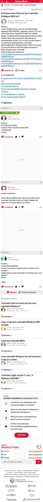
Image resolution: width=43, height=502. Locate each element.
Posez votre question (28, 292)
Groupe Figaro (19, 476)
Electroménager (30, 5)
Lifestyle (6, 451)
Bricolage (6, 458)
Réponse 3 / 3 (6, 253)
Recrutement (32, 472)
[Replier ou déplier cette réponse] (41, 108)
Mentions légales (9, 476)
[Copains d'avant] (11, 495)
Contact (9, 472)
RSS (25, 472)
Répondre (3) (8, 70)
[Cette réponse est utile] (16, 137)
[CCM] (32, 486)
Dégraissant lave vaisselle (11, 84)
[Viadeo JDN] (32, 495)
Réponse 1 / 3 (6, 108)
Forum (7, 5)
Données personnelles (10, 474)
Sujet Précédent (8, 9)
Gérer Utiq (36, 474)
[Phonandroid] (32, 499)
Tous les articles (18, 472)
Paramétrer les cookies (25, 474)
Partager (21, 70)
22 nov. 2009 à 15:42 (13, 189)
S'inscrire (21, 435)
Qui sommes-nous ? (10, 470)
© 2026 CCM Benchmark (32, 476)
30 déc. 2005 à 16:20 (14, 119)
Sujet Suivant (35, 9)
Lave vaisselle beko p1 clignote (12, 94)
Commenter (8, 137)
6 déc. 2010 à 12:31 (21, 23)
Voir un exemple (35, 451)
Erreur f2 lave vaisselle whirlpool (13, 97)
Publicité (36, 470)
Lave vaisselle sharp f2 (9, 86)
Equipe (19, 470)
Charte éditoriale (27, 470)
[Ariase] (11, 499)
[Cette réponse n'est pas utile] (22, 137)
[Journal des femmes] (11, 486)
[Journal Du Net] (11, 490)
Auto (4, 454)
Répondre (13, 292)
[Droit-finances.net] (32, 490)
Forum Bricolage (17, 5)
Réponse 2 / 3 (6, 182)
